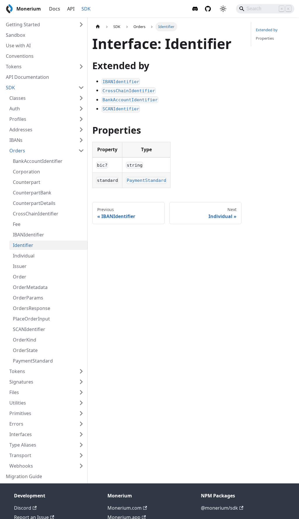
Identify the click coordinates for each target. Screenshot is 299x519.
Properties (265, 38)
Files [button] (14, 392)
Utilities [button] (17, 403)
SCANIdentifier (29, 329)
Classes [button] (17, 98)
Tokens (14, 66)
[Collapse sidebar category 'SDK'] (81, 87)
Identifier (23, 245)
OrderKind (24, 340)
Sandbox (15, 35)
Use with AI (18, 45)
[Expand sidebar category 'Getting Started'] (81, 24)
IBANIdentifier (28, 234)
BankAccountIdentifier (37, 161)
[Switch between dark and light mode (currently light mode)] (223, 8)
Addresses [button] (20, 129)
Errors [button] (16, 424)
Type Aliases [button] (22, 445)
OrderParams (28, 298)
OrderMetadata (30, 287)
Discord (22, 508)
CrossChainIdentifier (35, 213)
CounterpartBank (32, 192)
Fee (16, 224)
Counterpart (26, 182)
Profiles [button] (17, 119)
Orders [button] (17, 150)
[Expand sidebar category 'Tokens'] (81, 66)
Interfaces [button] (20, 434)
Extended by (267, 29)
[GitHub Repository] (208, 8)
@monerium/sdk (219, 508)
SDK (86, 9)
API (70, 9)
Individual (23, 255)
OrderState (25, 350)
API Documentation (27, 77)
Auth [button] (14, 108)
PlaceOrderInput (31, 319)
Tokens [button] (17, 371)
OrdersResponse (31, 308)
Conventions (20, 56)
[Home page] (97, 26)
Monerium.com (124, 508)
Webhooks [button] (21, 466)
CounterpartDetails (34, 203)
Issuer (20, 266)
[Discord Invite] (195, 8)
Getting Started (23, 24)
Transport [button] (20, 455)
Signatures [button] (21, 382)
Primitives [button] (20, 413)
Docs (54, 9)
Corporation (26, 171)
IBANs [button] (15, 140)
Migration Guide (24, 476)
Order (19, 277)
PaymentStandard (33, 361)
